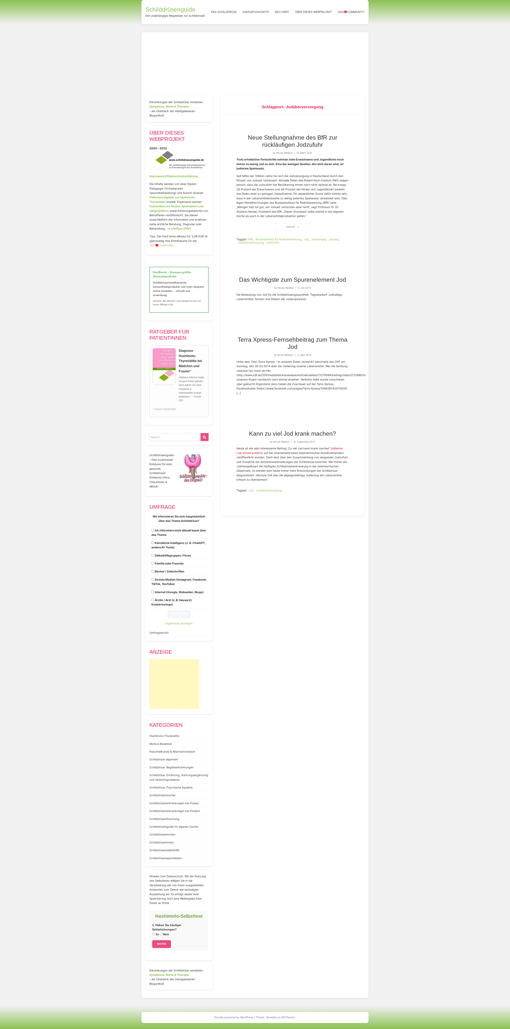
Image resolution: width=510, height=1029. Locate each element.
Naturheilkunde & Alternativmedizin (172, 751)
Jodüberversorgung (250, 242)
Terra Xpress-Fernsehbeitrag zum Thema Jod (292, 343)
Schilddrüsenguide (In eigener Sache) (173, 826)
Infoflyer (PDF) (181, 228)
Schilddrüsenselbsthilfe (164, 850)
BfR (250, 239)
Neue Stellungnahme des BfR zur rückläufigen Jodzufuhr (292, 141)
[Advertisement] (255, 66)
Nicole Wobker (284, 152)
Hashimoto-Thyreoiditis (164, 736)
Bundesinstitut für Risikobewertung (278, 239)
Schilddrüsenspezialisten (165, 858)
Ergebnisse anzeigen (178, 623)
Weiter (161, 944)
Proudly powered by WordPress (233, 1017)
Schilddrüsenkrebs (161, 842)
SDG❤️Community (351, 12)
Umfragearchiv (159, 632)
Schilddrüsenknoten (162, 834)
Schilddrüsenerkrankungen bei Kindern (174, 811)
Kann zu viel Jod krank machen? (292, 433)
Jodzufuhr (272, 242)
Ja (157, 934)
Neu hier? (282, 12)
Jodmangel (318, 239)
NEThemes (288, 1017)
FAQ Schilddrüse (224, 12)
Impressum (157, 176)
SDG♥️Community (161, 245)
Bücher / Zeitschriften (169, 571)
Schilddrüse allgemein (163, 759)
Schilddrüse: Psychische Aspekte (171, 787)
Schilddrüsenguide (170, 9)
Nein (165, 934)
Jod (306, 239)
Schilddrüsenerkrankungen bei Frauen (174, 803)
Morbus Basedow (160, 743)
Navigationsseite (256, 12)
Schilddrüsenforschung (164, 819)
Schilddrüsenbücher (162, 795)
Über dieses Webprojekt (313, 12)
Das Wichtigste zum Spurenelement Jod (292, 279)
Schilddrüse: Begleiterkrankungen (171, 767)
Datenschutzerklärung (182, 176)
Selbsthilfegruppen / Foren (173, 555)
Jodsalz (333, 239)
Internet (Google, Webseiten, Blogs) (179, 592)
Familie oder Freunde (169, 563)
